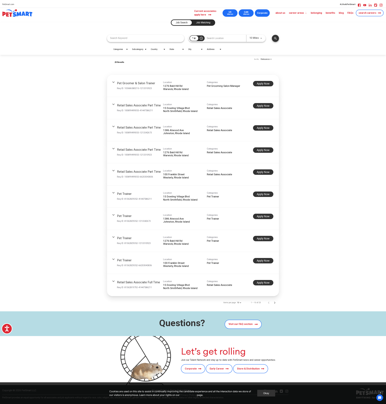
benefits (330, 12)
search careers (367, 12)
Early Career (217, 368)
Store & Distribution (248, 368)
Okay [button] (266, 393)
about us (280, 12)
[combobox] (145, 38)
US (230, 13)
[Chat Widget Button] (379, 397)
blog (341, 12)
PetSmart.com (8, 4)
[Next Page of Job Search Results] (275, 303)
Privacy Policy (188, 394)
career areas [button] (296, 12)
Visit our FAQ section (241, 324)
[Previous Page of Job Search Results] (269, 303)
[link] (193, 86)
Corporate (262, 13)
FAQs (350, 12)
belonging (316, 12)
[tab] (181, 22)
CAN (246, 13)
